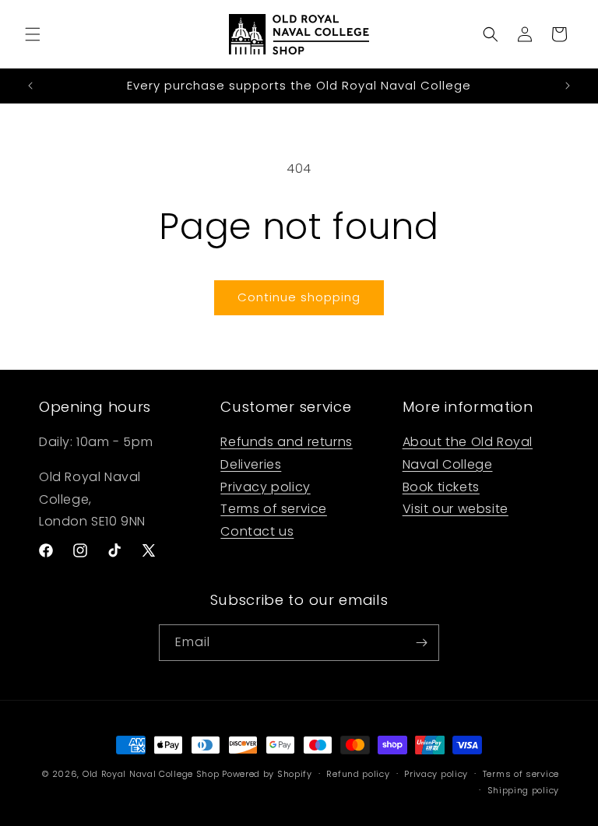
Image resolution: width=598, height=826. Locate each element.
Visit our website (455, 509)
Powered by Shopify (267, 774)
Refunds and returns (286, 442)
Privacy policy (265, 487)
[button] (33, 34)
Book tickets (441, 487)
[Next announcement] (568, 86)
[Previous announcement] (30, 86)
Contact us (257, 531)
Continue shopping (299, 297)
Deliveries (250, 464)
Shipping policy (523, 790)
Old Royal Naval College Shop (151, 774)
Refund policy (357, 774)
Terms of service (273, 509)
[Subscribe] (421, 642)
